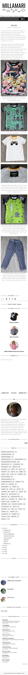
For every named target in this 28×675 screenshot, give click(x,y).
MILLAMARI (10, 673)
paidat (15, 304)
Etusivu (14, 393)
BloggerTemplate (21, 673)
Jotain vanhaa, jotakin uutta (8, 631)
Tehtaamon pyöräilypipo (8, 635)
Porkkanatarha (6, 642)
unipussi (13, 516)
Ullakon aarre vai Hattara (14, 580)
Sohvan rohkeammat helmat (9, 626)
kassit (3, 484)
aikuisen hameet (6, 456)
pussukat (13, 501)
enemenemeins (6, 647)
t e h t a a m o (6, 634)
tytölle (3, 516)
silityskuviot (5, 506)
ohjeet (3, 499)
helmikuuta (6, 543)
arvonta (14, 466)
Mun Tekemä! (6, 659)
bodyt (13, 469)
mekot (21, 491)
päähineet (4, 504)
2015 (3, 545)
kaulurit (11, 484)
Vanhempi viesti (22, 393)
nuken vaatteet (15, 496)
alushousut (16, 464)
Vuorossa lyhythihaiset (9, 534)
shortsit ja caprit (17, 504)
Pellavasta (6, 540)
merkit (3, 494)
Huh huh (6, 541)
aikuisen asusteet (6, 454)
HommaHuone (6, 629)
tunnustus (4, 514)
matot (13, 491)
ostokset (12, 499)
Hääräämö (5, 620)
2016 (3, 528)
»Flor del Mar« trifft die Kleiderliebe (10, 648)
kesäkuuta (6, 532)
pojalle (19, 304)
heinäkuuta (6, 530)
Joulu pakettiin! (5, 661)
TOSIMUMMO (5, 625)
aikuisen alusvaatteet (7, 451)
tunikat (12, 511)
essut (20, 469)
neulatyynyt (13, 494)
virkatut (3, 519)
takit (14, 506)
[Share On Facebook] (9, 299)
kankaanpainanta (6, 481)
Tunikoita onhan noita (9, 536)
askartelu (4, 469)
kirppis (14, 486)
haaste (13, 471)
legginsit (4, 491)
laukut (19, 489)
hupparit (20, 474)
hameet (21, 471)
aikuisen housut (6, 459)
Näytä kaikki (25, 663)
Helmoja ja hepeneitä (8, 638)
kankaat (18, 481)
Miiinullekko (5, 655)
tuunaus (14, 514)
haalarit (3, 471)
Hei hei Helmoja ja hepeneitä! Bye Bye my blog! (13, 639)
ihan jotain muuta (6, 479)
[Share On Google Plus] (12, 299)
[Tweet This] (6, 299)
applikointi (4, 466)
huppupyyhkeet (5, 476)
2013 (3, 549)
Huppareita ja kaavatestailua (9, 644)
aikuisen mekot (19, 459)
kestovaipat (4, 486)
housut (10, 304)
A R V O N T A (10, 597)
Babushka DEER (5, 656)
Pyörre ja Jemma (8, 538)
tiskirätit (4, 509)
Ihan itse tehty (6, 651)
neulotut (4, 496)
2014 (3, 547)
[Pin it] (15, 299)
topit (12, 509)
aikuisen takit (5, 464)
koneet (3, 489)
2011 (3, 553)
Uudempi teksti (5, 393)
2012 (3, 551)
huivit (12, 474)
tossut (20, 509)
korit (11, 489)
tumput (3, 511)
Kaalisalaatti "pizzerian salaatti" (9, 652)
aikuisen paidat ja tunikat (8, 461)
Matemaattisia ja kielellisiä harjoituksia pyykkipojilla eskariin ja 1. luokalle (11, 621)
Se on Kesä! (10, 589)
